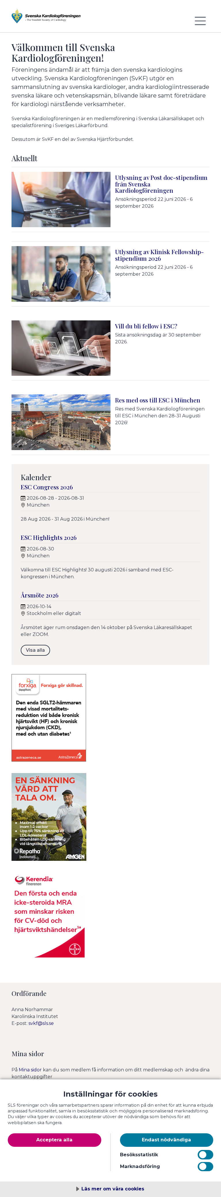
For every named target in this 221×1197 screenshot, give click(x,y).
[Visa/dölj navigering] (200, 21)
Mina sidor (30, 1070)
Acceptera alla (54, 1139)
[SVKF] (46, 18)
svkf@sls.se (41, 1023)
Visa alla (35, 650)
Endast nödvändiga (166, 1139)
